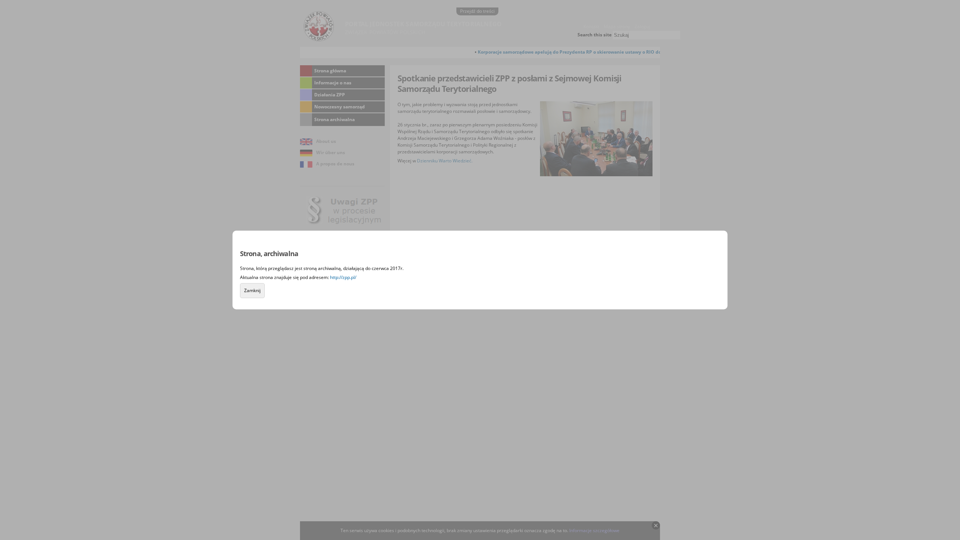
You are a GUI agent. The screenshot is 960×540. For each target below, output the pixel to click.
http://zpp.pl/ (343, 277)
